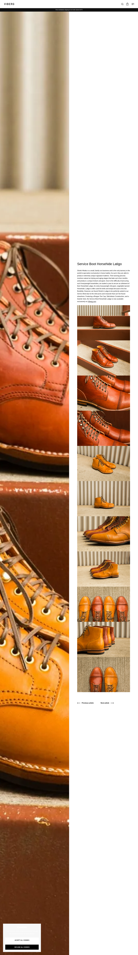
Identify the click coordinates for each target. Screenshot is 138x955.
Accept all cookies (22, 940)
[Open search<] (122, 4)
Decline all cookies (22, 947)
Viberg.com (92, 301)
